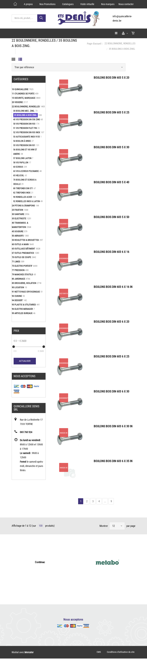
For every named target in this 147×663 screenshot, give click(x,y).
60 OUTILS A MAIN (20, 244)
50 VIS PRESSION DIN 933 (24, 124)
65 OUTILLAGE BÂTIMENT (23, 248)
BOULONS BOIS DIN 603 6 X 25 (111, 356)
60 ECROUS (18, 167)
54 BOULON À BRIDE (22, 141)
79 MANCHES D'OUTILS (22, 274)
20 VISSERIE (17, 102)
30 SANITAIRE (18, 214)
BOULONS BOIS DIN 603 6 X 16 (111, 252)
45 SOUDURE (17, 231)
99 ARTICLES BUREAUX (22, 313)
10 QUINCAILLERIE (20, 89)
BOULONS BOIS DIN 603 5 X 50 (111, 217)
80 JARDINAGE (18, 278)
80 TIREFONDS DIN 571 (23, 188)
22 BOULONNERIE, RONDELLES (120, 43)
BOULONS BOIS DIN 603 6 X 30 (111, 391)
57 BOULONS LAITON (22, 158)
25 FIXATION (17, 209)
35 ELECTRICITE (19, 218)
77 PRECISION (18, 270)
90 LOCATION (18, 287)
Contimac (40, 562)
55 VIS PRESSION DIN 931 (24, 145)
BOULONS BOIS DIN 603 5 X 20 (111, 77)
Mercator (29, 652)
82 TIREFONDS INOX (21, 192)
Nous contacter (126, 4)
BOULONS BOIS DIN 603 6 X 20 (111, 321)
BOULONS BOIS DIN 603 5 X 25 (111, 112)
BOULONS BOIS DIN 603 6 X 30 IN (113, 426)
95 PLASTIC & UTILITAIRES (24, 304)
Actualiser (24, 361)
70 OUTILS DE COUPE (21, 257)
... (105, 501)
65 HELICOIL (18, 175)
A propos (28, 4)
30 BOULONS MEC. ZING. (24, 111)
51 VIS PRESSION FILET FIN (25, 128)
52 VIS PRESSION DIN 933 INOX (26, 132)
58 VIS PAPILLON (20, 162)
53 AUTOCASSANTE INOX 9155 (26, 136)
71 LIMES (16, 261)
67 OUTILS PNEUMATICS (23, 253)
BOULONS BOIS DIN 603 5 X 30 (111, 147)
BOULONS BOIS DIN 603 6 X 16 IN (113, 287)
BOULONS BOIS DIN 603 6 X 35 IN (113, 461)
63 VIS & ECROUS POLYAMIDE (26, 171)
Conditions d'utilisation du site (120, 652)
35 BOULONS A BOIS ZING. (25, 115)
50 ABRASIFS (18, 235)
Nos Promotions (47, 4)
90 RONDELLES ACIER (22, 197)
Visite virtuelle (87, 4)
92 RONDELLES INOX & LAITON (26, 201)
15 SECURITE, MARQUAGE (23, 98)
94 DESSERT (17, 300)
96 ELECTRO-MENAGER (22, 309)
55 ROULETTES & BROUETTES (25, 240)
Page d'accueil (94, 43)
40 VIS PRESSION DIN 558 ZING (26, 119)
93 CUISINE (17, 296)
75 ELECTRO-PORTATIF (22, 265)
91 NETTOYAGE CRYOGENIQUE (26, 291)
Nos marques (107, 4)
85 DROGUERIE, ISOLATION (24, 283)
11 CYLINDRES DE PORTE (23, 93)
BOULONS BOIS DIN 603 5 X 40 (111, 182)
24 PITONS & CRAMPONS (23, 205)
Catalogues (68, 4)
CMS (99, 652)
